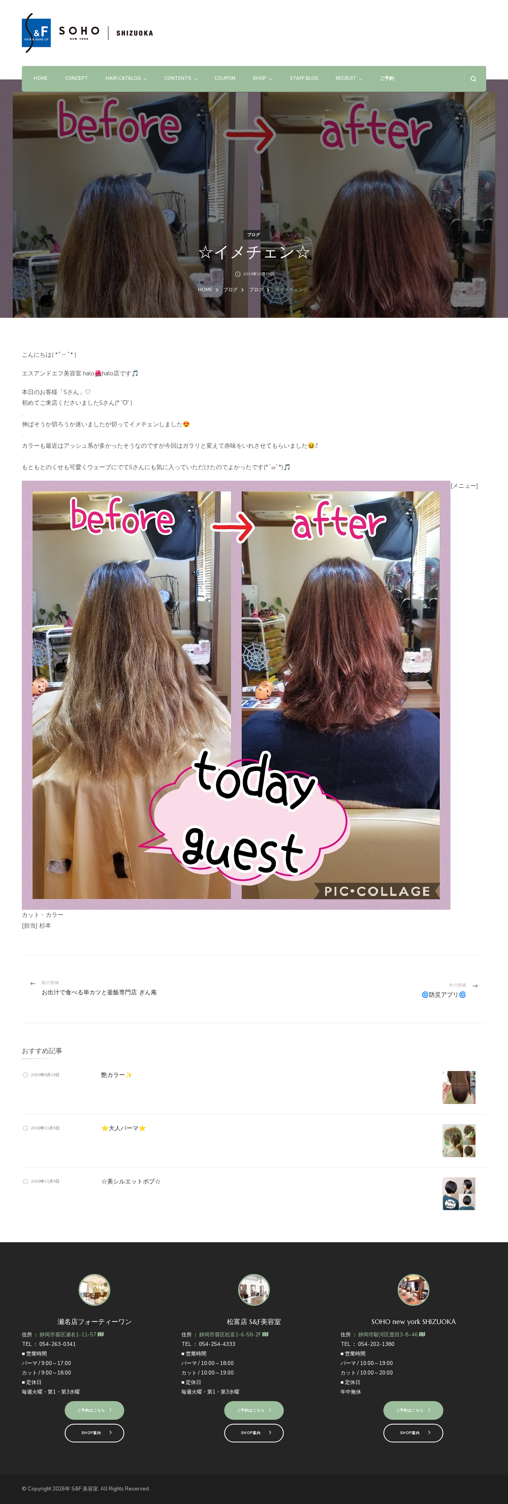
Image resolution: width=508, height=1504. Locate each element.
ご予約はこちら (91, 1410)
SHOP (259, 78)
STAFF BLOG (304, 78)
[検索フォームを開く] (473, 79)
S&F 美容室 (84, 1488)
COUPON (225, 78)
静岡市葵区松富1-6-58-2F (230, 1334)
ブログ (253, 235)
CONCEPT (76, 78)
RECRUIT (346, 78)
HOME (41, 78)
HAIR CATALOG (123, 78)
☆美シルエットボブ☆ (131, 1181)
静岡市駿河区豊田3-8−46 (388, 1334)
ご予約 (387, 78)
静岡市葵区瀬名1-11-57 (69, 1334)
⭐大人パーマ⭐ (123, 1128)
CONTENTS (177, 78)
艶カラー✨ (117, 1075)
